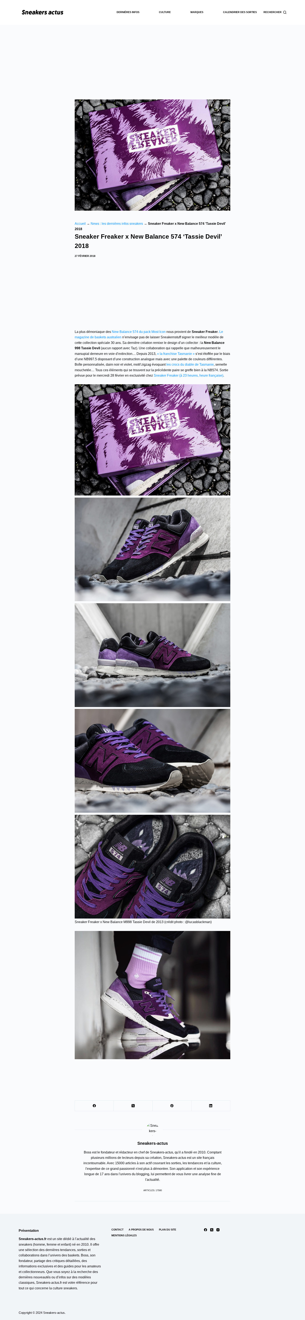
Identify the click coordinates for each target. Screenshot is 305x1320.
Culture (165, 12)
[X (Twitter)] (133, 1106)
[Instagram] (218, 1229)
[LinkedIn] (211, 1106)
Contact (117, 1229)
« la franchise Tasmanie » (176, 353)
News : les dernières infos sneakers (117, 223)
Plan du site (167, 1229)
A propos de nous (141, 1229)
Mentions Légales (124, 1235)
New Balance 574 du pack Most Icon (139, 332)
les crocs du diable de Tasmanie (190, 364)
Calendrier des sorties (240, 12)
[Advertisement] (152, 56)
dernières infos (128, 12)
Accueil (80, 223)
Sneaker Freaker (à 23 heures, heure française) (188, 375)
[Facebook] (94, 1106)
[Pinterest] (172, 1106)
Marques (196, 12)
